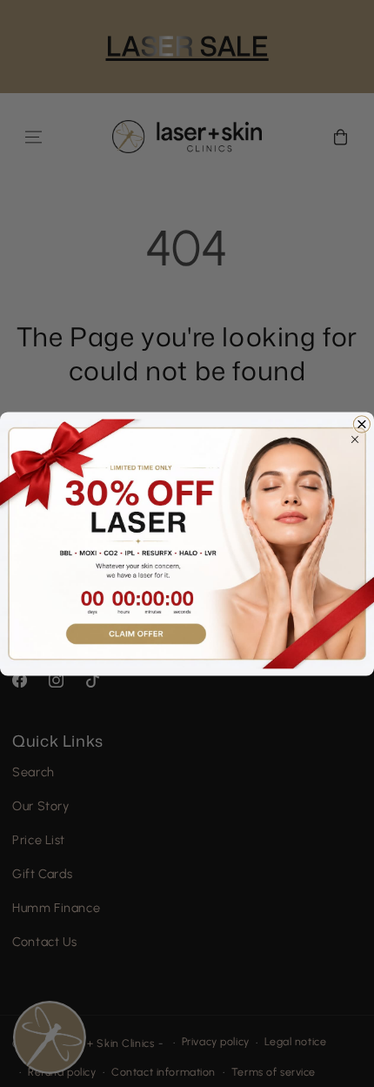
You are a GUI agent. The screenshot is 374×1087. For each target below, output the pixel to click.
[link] (187, 543)
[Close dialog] (361, 423)
